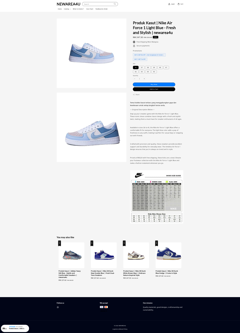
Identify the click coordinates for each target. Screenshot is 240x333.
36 (136, 67)
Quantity (135, 75)
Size (134, 63)
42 (136, 72)
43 (142, 72)
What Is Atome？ (78, 9)
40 (160, 67)
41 (166, 67)
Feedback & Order (102, 9)
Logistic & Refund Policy (120, 329)
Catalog (66, 9)
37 (142, 67)
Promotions (137, 51)
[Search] (115, 4)
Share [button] (138, 94)
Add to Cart (154, 89)
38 (148, 67)
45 (154, 72)
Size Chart (89, 9)
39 (154, 67)
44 (148, 72)
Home (60, 9)
